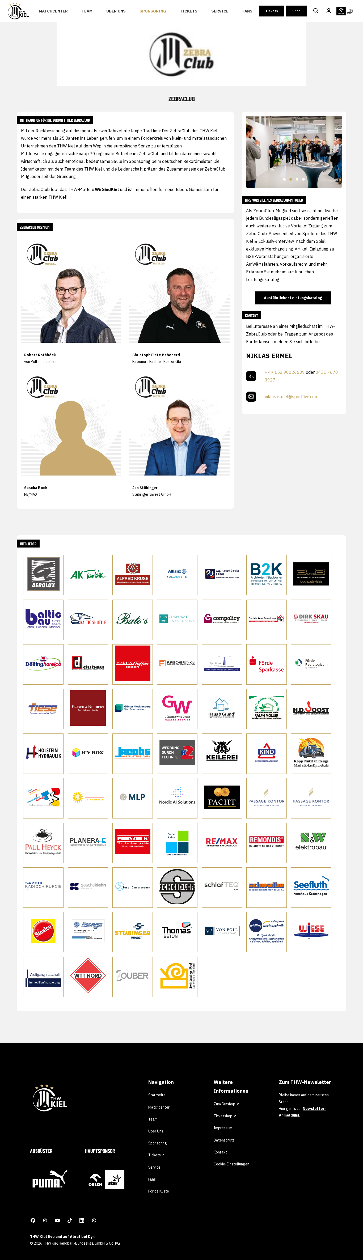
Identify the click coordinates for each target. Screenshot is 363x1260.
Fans (247, 11)
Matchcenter (53, 11)
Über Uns (116, 11)
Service (220, 11)
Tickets (188, 11)
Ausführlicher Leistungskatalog (293, 297)
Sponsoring (153, 11)
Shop (296, 11)
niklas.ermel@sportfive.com (291, 396)
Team (87, 11)
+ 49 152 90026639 (285, 372)
